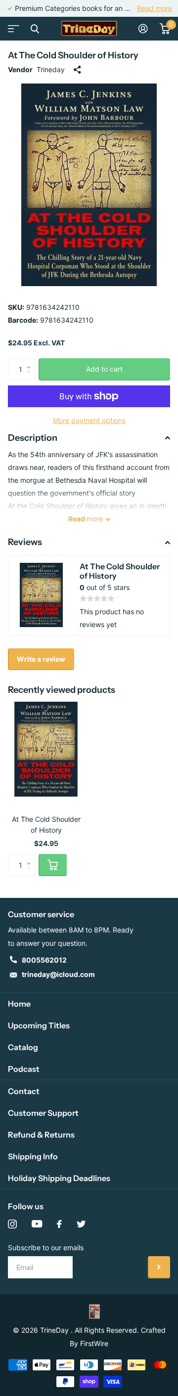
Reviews (25, 542)
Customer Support (43, 1113)
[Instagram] (12, 1224)
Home (19, 1004)
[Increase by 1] (31, 361)
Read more (154, 8)
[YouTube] (37, 1224)
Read (85, 518)
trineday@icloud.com (58, 974)
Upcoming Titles (39, 1025)
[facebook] (59, 1224)
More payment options (89, 420)
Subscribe (159, 1267)
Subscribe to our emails (46, 1247)
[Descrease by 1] (31, 377)
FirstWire (94, 1343)
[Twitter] (81, 1224)
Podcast (24, 1069)
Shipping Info (33, 1156)
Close (35, 29)
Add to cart (104, 369)
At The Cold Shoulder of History (46, 824)
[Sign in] (143, 29)
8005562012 (44, 960)
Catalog (23, 1047)
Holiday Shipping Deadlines (59, 1178)
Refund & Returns (41, 1135)
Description (32, 437)
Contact (24, 1091)
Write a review (41, 659)
